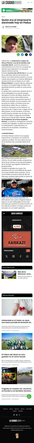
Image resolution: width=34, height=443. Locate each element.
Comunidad (29, 409)
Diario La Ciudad (10, 27)
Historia (22, 409)
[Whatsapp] (18, 54)
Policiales (20, 411)
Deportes (17, 409)
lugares (15, 411)
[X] (26, 54)
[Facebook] (30, 54)
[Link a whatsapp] (29, 396)
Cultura (11, 409)
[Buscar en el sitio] (28, 2)
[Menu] (31, 2)
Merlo (3, 17)
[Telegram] (22, 54)
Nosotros (5, 409)
